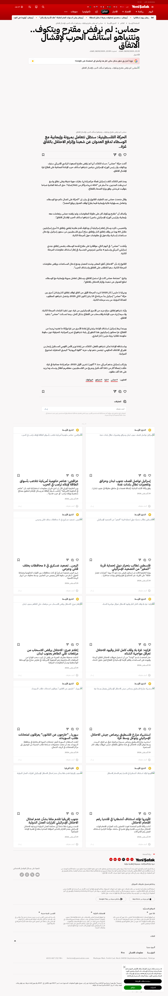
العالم (122, 23)
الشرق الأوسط (111, 23)
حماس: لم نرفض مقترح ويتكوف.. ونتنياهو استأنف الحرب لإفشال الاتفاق (79, 23)
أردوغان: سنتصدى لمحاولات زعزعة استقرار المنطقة (121, 18)
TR (132, 859)
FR (119, 859)
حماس (113, 380)
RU (115, 859)
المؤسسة (151, 952)
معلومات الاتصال (136, 952)
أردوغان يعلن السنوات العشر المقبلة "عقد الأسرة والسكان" (74, 18)
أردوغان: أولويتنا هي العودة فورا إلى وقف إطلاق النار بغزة (25, 18)
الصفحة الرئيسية (134, 23)
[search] (43, 7)
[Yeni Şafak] (140, 6)
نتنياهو (98, 380)
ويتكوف (89, 380)
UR (111, 859)
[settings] (30, 7)
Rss (123, 952)
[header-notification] (36, 7)
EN (128, 859)
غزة (105, 380)
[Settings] (66, 12)
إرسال (46, 409)
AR (124, 859)
